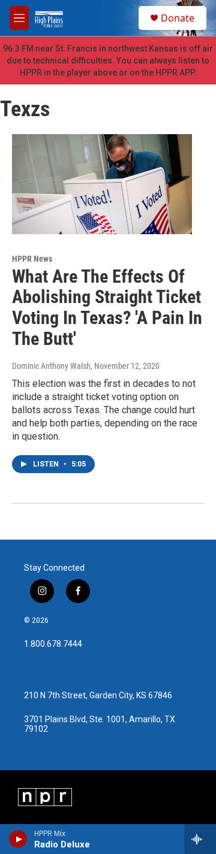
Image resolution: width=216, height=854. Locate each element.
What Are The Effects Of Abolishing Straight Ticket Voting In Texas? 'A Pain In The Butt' (107, 307)
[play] (18, 839)
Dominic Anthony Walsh (51, 366)
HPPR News (32, 259)
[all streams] (200, 839)
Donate (177, 18)
